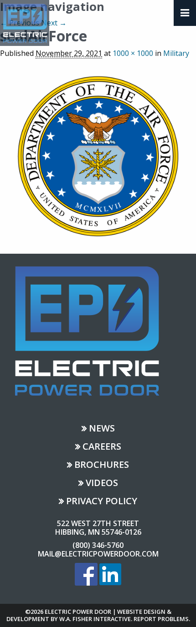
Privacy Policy (101, 502)
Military (176, 53)
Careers (102, 447)
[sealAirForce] (98, 155)
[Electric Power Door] (24, 22)
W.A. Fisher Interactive (95, 619)
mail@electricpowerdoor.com (98, 554)
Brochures (101, 465)
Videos (102, 483)
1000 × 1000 (133, 53)
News (102, 429)
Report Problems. (162, 619)
